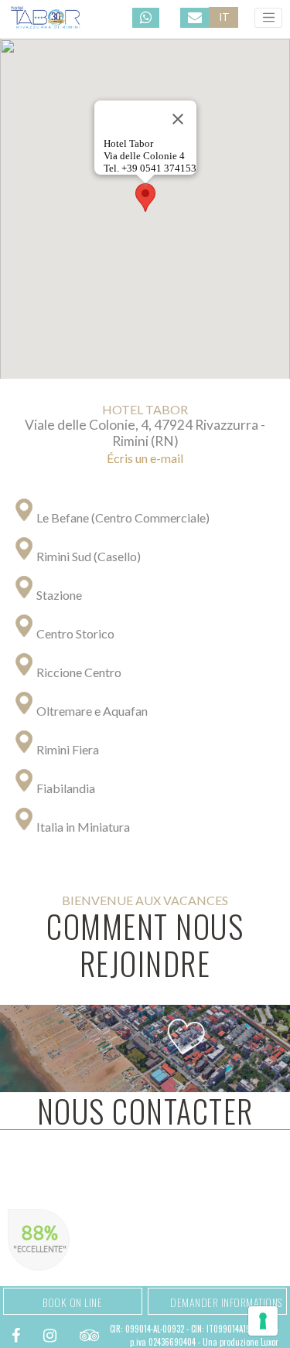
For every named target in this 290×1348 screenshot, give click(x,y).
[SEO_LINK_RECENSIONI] (90, 1334)
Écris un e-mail (145, 458)
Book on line (72, 1302)
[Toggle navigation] (268, 18)
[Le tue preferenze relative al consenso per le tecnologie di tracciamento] (263, 1321)
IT (224, 17)
